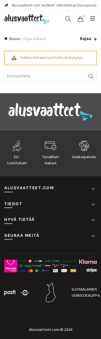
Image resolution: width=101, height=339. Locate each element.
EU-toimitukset (17, 160)
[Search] (68, 19)
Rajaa (85, 39)
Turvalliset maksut (50, 160)
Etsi (91, 76)
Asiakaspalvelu (84, 157)
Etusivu (14, 39)
